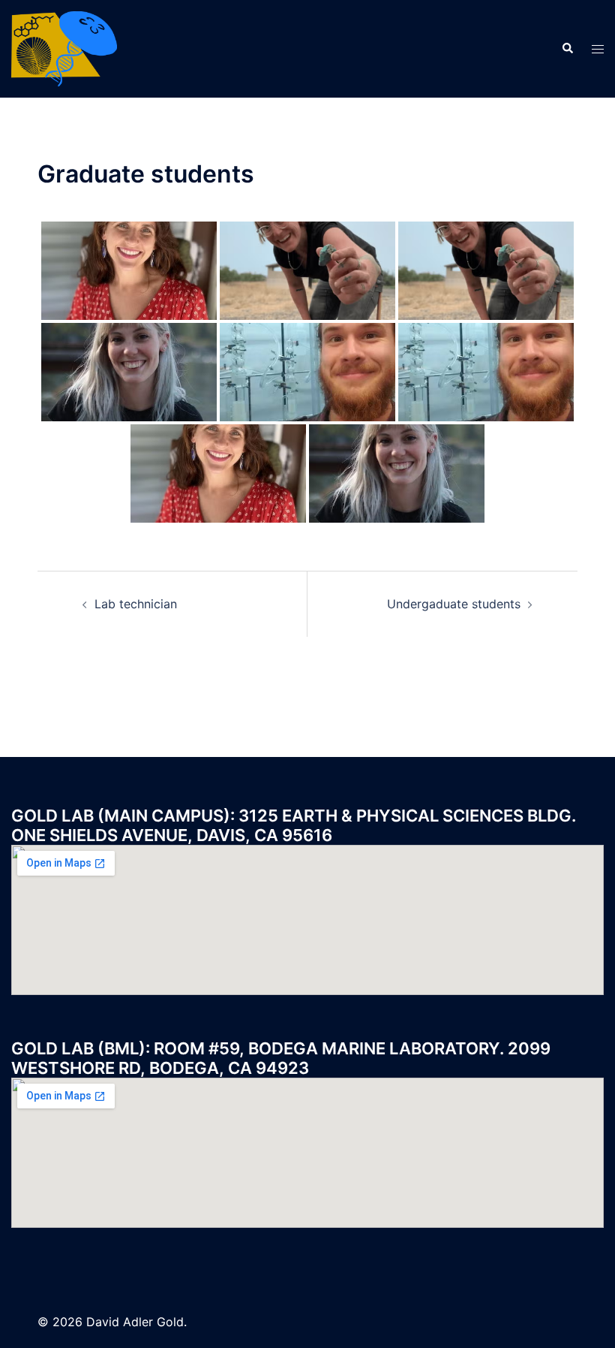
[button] (567, 49)
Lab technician (135, 603)
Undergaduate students (453, 603)
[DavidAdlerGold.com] (64, 47)
